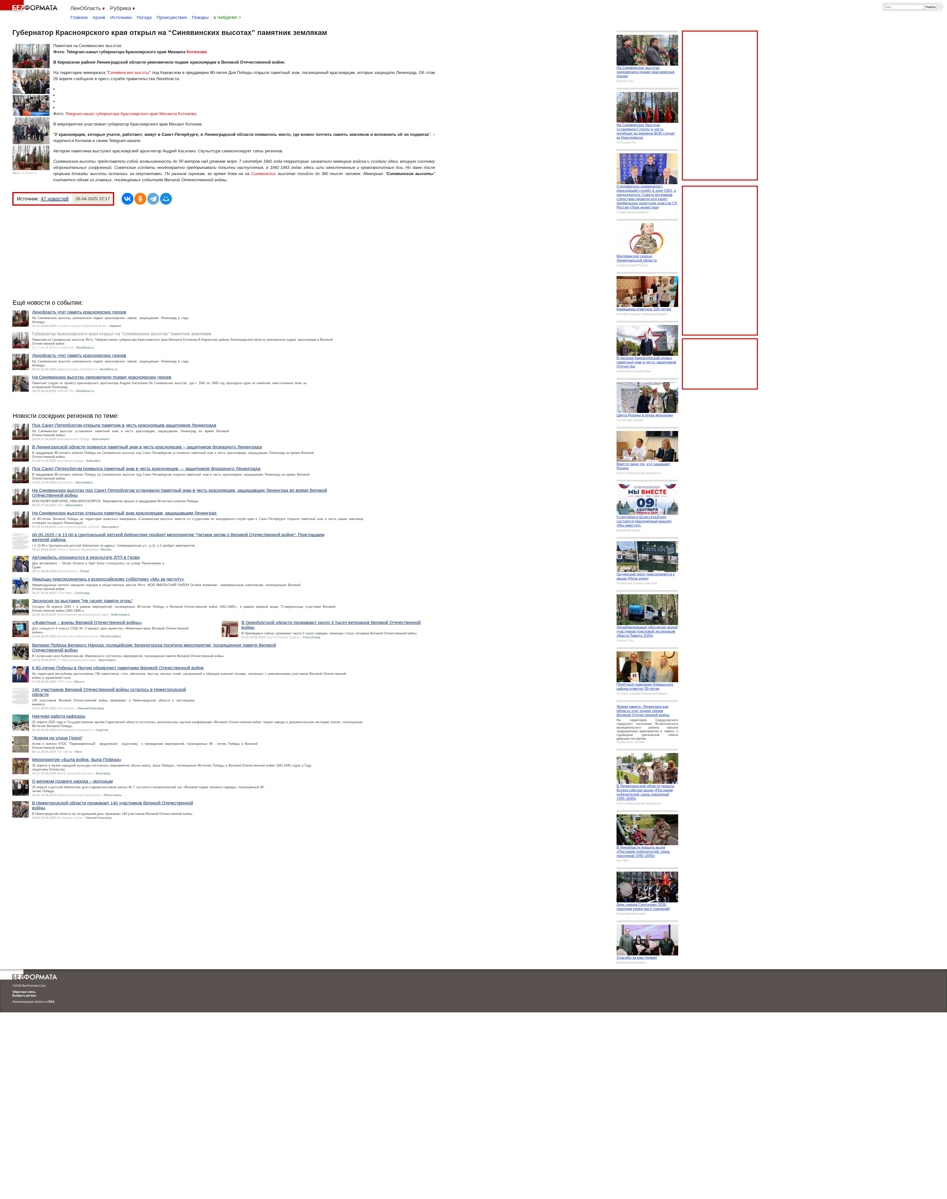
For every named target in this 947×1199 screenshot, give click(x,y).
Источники (121, 17)
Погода (144, 17)
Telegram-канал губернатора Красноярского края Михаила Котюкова (130, 113)
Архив (99, 17)
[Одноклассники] (140, 199)
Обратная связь (24, 992)
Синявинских (263, 173)
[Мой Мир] (166, 199)
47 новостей (55, 198)
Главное (79, 17)
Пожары (200, 17)
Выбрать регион (24, 995)
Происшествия (172, 17)
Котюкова (197, 52)
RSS (51, 1001)
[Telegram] (153, 199)
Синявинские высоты (128, 72)
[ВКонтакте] (127, 199)
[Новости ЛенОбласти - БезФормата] (29, 6)
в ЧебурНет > (227, 17)
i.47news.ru (29, 173)
